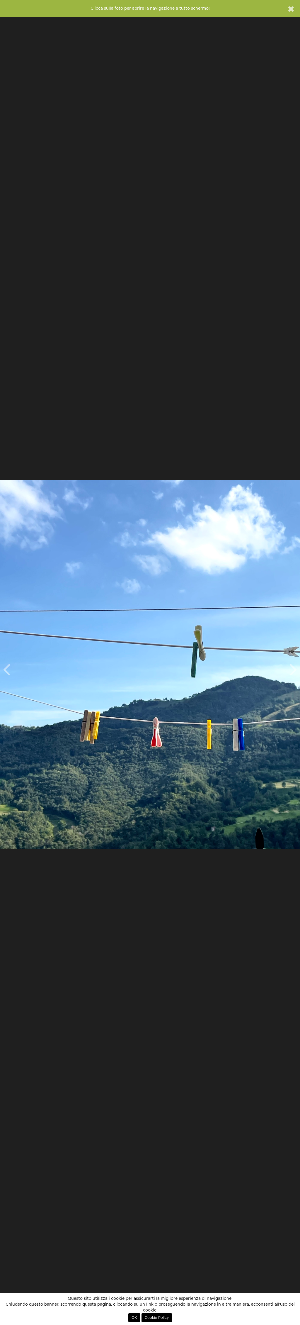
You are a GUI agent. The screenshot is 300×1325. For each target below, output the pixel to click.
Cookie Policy (157, 1317)
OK (134, 1317)
